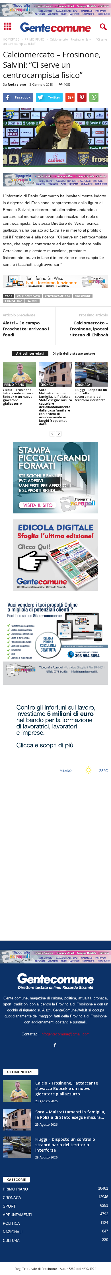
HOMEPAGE (11, 39)
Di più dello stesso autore (73, 353)
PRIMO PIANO (14, 385)
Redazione (17, 84)
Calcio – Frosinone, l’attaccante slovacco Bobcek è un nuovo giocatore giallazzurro (19, 396)
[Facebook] (55, 1046)
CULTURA (11, 1240)
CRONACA (47, 385)
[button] (102, 27)
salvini (32, 301)
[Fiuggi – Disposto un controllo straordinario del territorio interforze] (91, 374)
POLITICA (11, 1223)
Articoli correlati (30, 353)
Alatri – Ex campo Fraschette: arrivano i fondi (26, 329)
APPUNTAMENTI (17, 1215)
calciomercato (28, 296)
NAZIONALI (12, 1232)
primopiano (13, 301)
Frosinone (83, 296)
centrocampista (57, 296)
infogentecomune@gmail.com (65, 1034)
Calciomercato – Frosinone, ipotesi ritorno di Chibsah (88, 329)
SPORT (9, 1206)
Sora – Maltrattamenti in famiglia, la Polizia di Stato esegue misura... (70, 1114)
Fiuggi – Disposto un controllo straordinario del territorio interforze (91, 394)
